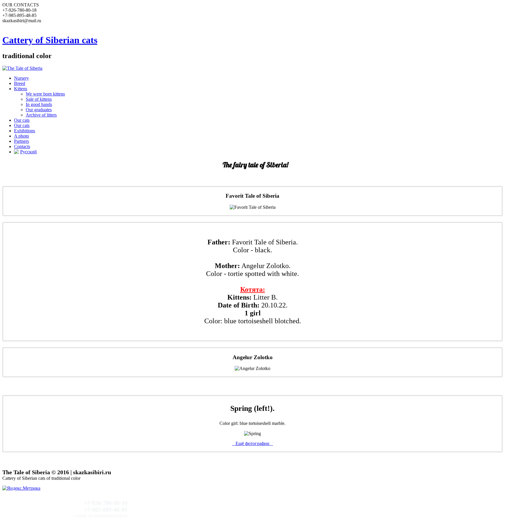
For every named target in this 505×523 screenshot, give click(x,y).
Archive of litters (41, 114)
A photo (21, 135)
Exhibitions (24, 130)
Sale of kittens (39, 99)
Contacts (22, 146)
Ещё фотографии (252, 443)
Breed (19, 83)
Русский (28, 151)
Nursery (21, 78)
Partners (21, 141)
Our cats (22, 120)
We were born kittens (45, 93)
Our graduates (39, 109)
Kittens (20, 88)
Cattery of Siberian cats (49, 40)
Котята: (252, 289)
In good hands (39, 104)
